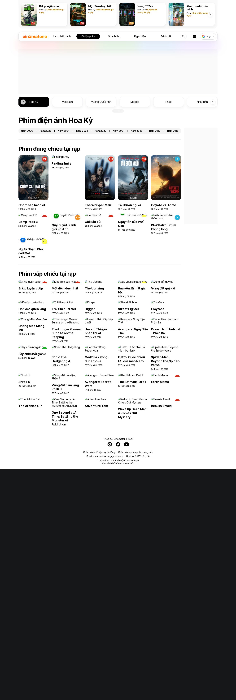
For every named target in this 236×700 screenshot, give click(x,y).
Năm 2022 (100, 130)
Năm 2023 (82, 130)
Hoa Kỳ (42, 9)
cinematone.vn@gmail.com (108, 456)
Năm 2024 (64, 130)
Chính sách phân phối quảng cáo (135, 452)
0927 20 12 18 (142, 456)
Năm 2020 (137, 130)
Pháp (189, 13)
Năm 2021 (118, 130)
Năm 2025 (45, 130)
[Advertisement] (118, 71)
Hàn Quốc (142, 9)
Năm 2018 (173, 130)
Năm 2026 (27, 130)
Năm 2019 (155, 130)
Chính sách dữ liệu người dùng (99, 452)
